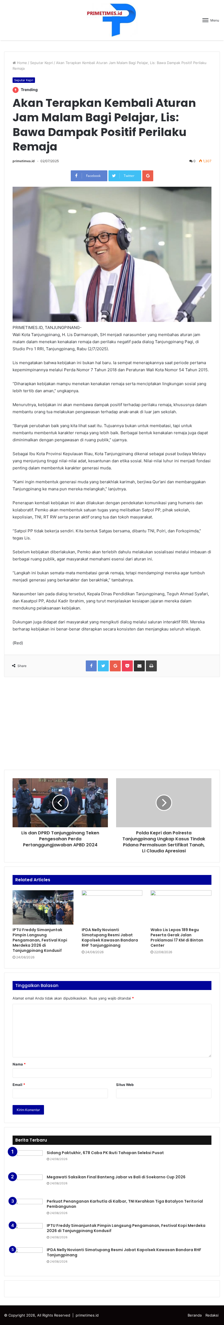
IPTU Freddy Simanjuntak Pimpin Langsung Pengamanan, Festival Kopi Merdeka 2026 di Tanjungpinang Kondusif (40, 940)
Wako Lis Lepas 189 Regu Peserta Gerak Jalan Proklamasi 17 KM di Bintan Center (177, 937)
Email (19, 1084)
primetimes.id (24, 161)
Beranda (195, 1315)
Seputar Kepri (41, 63)
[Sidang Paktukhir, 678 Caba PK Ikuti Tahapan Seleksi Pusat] (28, 1160)
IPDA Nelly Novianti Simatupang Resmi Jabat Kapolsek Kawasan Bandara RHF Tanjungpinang (110, 937)
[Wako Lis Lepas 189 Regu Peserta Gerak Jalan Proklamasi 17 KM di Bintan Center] (181, 907)
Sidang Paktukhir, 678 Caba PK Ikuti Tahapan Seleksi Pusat (105, 1152)
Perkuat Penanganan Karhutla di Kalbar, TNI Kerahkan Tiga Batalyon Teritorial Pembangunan (125, 1204)
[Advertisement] (112, 723)
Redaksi (212, 1315)
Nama (19, 1064)
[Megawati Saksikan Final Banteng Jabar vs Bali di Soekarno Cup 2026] (28, 1185)
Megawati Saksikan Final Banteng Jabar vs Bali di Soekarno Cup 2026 (116, 1177)
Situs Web (125, 1084)
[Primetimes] (112, 20)
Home (21, 63)
